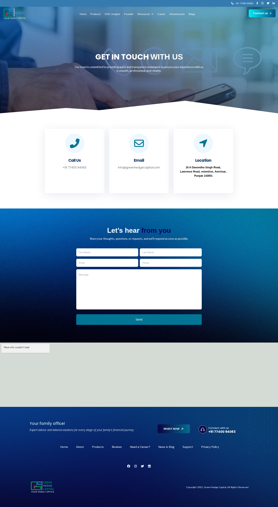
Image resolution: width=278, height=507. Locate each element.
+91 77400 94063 (74, 167)
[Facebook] (129, 466)
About (80, 447)
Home (64, 447)
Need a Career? (140, 447)
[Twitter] (142, 466)
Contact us (261, 13)
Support (188, 447)
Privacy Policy (210, 447)
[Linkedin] (149, 466)
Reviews (117, 447)
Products (98, 447)
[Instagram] (136, 466)
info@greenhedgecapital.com (139, 167)
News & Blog (166, 447)
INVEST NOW (172, 429)
